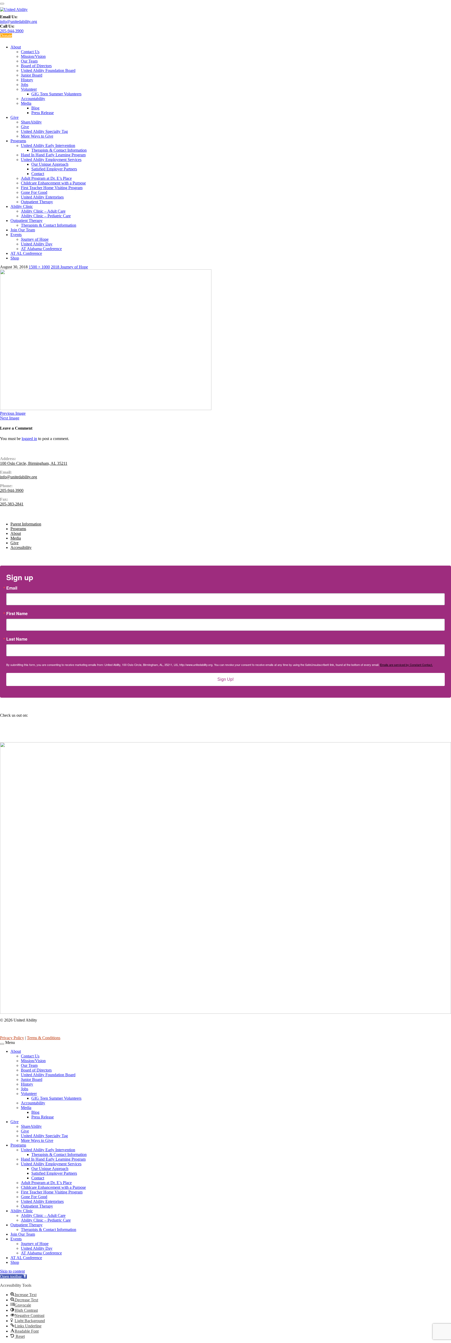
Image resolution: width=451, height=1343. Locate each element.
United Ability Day (36, 244)
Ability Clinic (21, 206)
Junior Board (31, 75)
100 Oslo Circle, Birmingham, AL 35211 (33, 463)
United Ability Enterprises (42, 197)
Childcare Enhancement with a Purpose (53, 183)
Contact (37, 173)
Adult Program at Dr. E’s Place (46, 178)
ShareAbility (31, 122)
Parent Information (25, 524)
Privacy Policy (12, 1038)
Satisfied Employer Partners (54, 169)
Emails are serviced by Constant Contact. (406, 665)
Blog (35, 108)
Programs (18, 141)
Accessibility (21, 547)
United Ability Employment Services (51, 159)
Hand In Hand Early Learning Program (53, 155)
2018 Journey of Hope (69, 267)
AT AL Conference (26, 253)
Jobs (24, 84)
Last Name (16, 639)
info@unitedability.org (18, 21)
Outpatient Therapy (37, 202)
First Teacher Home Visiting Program (51, 187)
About (15, 47)
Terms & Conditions (43, 1038)
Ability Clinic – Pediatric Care (46, 216)
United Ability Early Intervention (48, 145)
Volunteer (29, 89)
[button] (13, 1276)
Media (26, 103)
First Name (17, 613)
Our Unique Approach (49, 164)
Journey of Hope (35, 239)
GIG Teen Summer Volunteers (56, 94)
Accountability (33, 98)
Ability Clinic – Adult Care (43, 211)
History (27, 80)
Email (11, 588)
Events (16, 234)
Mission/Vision (33, 56)
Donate (6, 35)
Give (14, 117)
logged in (29, 438)
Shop (14, 258)
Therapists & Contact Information (59, 150)
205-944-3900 (11, 31)
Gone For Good (34, 192)
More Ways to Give (37, 136)
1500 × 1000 (39, 267)
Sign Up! (225, 679)
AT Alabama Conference (41, 248)
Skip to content (12, 1271)
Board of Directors (36, 66)
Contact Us (30, 51)
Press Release (42, 112)
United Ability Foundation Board (48, 70)
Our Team (29, 61)
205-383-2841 (11, 504)
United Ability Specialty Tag (44, 131)
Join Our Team (22, 230)
